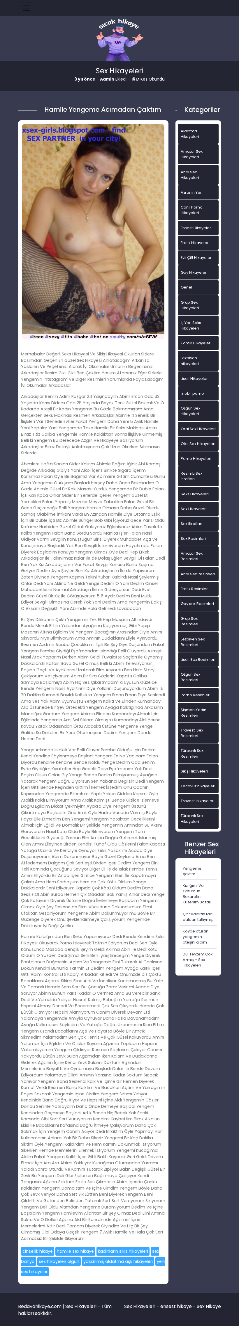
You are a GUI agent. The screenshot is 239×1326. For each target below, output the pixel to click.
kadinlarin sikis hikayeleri (123, 1251)
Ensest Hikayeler (196, 227)
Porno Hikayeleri (196, 458)
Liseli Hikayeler (194, 378)
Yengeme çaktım (192, 871)
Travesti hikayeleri (198, 800)
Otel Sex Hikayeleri (198, 443)
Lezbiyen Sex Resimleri (193, 642)
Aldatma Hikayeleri (190, 134)
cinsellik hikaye (37, 1251)
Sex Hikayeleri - (142, 1306)
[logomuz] (119, 40)
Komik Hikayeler (195, 343)
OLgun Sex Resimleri (190, 677)
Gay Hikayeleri (194, 272)
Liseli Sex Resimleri (198, 659)
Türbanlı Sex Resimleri (192, 753)
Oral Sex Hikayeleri (198, 428)
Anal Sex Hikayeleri (190, 175)
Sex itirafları (191, 523)
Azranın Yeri (192, 192)
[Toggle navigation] (26, 8)
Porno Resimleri (195, 695)
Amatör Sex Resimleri (192, 556)
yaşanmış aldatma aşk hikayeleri (118, 1261)
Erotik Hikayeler (195, 242)
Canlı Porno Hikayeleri (192, 210)
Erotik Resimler (194, 588)
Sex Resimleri (193, 538)
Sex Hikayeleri (194, 508)
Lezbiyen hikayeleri (190, 360)
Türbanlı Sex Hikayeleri (192, 818)
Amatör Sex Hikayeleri (192, 154)
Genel (186, 287)
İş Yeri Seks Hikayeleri (191, 325)
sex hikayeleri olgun (59, 1261)
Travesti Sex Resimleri (192, 733)
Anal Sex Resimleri (198, 574)
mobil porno (192, 393)
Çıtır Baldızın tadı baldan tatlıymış (198, 917)
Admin (107, 79)
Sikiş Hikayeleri (194, 771)
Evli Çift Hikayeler (196, 257)
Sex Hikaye (209, 1306)
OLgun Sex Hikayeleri (190, 411)
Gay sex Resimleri (197, 603)
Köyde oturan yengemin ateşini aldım (195, 937)
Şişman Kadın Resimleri (193, 712)
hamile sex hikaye (75, 1251)
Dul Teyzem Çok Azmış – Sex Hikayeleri (197, 960)
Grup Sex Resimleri (189, 621)
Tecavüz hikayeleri (198, 786)
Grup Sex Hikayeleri (190, 305)
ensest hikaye (176, 1306)
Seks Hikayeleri (195, 494)
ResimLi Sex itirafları (191, 476)
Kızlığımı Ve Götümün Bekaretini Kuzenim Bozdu (197, 894)
